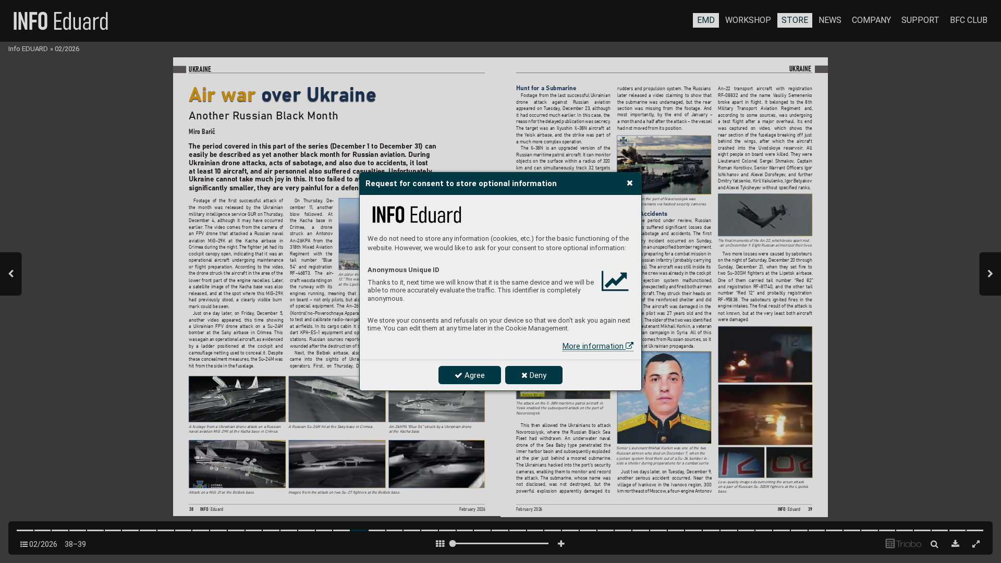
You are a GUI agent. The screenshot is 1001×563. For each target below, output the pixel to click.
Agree (473, 375)
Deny (537, 375)
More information (594, 346)
